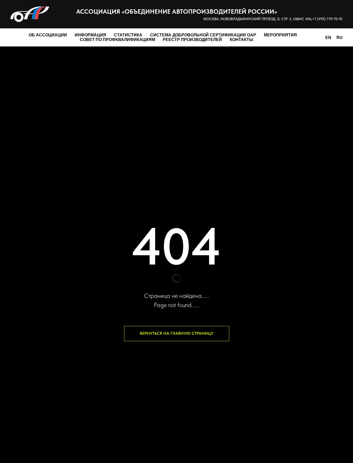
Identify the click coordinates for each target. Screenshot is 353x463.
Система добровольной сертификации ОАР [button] (203, 35)
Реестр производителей (192, 39)
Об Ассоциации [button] (48, 35)
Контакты (241, 39)
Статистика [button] (128, 35)
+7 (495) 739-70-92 (327, 19)
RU (339, 37)
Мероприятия (280, 35)
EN (328, 37)
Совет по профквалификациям (117, 39)
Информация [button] (90, 35)
